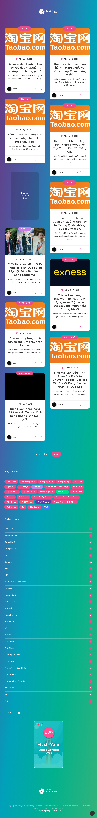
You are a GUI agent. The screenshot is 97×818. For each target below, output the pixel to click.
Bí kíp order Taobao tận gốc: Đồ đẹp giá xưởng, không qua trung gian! (25, 67)
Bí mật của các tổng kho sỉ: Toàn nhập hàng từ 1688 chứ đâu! (25, 138)
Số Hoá (10, 497)
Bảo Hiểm (11, 481)
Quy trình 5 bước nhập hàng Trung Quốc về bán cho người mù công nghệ (70, 69)
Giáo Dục (24, 487)
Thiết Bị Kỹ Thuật (42, 497)
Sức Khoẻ (23, 497)
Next (56, 454)
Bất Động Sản (28, 481)
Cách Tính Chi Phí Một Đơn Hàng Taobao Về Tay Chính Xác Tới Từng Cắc (69, 146)
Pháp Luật (77, 492)
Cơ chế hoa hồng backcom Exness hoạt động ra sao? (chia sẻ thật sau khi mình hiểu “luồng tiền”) (70, 302)
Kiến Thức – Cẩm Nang (15, 581)
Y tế (46, 507)
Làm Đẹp (77, 487)
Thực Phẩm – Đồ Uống (15, 681)
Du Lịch (78, 481)
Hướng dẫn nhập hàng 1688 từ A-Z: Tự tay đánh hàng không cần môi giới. (25, 414)
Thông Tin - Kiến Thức (66, 497)
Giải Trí (24, 229)
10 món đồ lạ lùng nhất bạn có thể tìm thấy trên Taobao (24, 342)
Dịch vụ (24, 28)
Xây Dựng (34, 507)
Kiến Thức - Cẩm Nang (57, 487)
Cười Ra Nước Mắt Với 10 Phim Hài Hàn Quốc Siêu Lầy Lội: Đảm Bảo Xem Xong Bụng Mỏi (25, 269)
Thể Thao (11, 502)
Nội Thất (62, 492)
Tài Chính (69, 259)
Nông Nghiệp (46, 492)
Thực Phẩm (43, 502)
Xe (22, 507)
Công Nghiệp (46, 481)
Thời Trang (26, 502)
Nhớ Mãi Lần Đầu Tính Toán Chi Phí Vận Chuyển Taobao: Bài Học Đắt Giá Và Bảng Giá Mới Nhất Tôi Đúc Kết (69, 379)
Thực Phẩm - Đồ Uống (65, 502)
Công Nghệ (24, 303)
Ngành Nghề (29, 492)
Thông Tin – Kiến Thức (15, 668)
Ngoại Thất (12, 492)
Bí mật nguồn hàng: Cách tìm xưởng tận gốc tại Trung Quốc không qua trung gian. (70, 223)
